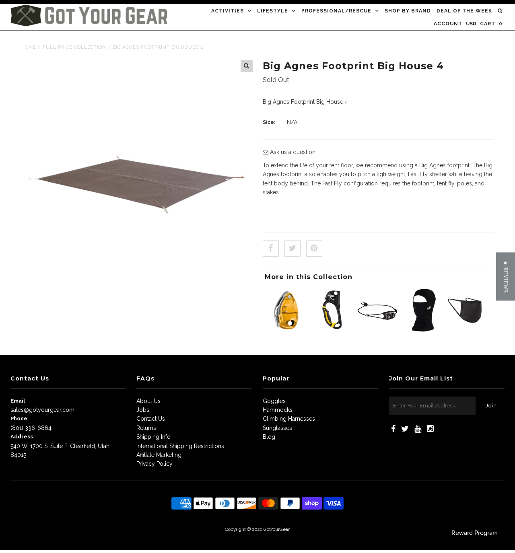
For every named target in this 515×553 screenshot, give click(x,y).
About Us (148, 401)
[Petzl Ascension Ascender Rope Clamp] (332, 330)
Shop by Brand (408, 11)
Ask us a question (291, 152)
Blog (269, 437)
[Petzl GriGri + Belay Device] (286, 330)
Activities (227, 11)
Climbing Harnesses (289, 418)
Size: (269, 122)
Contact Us (150, 418)
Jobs (142, 410)
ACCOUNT (448, 24)
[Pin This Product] (314, 249)
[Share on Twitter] (292, 249)
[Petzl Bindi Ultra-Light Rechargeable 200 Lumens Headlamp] (377, 330)
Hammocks (278, 410)
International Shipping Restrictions (180, 446)
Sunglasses (277, 428)
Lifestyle (272, 11)
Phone (18, 418)
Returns (146, 428)
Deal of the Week (464, 11)
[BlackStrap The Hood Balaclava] (422, 330)
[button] (505, 277)
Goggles (274, 401)
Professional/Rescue (336, 11)
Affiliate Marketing (158, 455)
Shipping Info (153, 437)
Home (28, 47)
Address (21, 437)
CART (491, 24)
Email (17, 401)
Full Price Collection (74, 47)
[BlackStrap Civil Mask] (468, 330)
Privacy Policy (154, 463)
